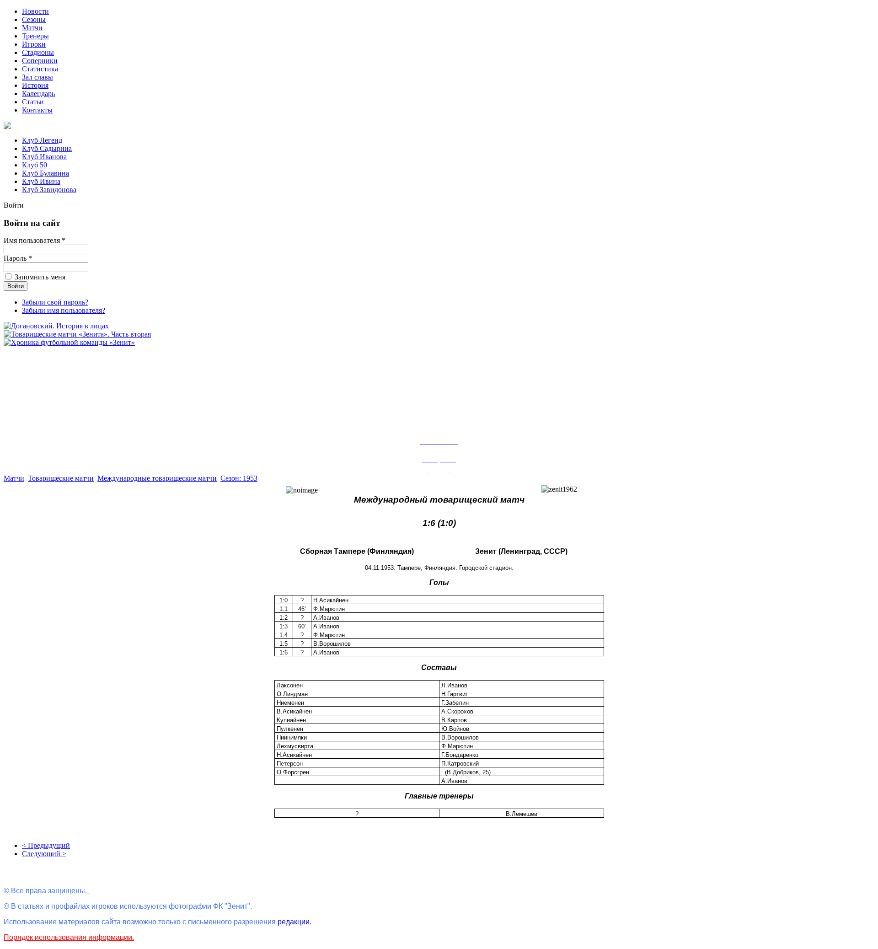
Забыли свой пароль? (55, 302)
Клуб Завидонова (49, 189)
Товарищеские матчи (61, 478)
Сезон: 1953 (238, 478)
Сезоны (34, 19)
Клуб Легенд (42, 140)
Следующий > (44, 854)
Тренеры (35, 36)
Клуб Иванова (44, 157)
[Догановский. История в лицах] (56, 326)
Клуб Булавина (45, 173)
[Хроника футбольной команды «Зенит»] (69, 342)
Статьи (33, 102)
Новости (35, 11)
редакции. (294, 922)
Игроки (34, 44)
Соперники (40, 60)
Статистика (40, 69)
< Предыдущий (46, 845)
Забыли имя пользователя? (63, 310)
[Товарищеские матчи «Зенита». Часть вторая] (77, 334)
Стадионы (38, 52)
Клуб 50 (34, 165)
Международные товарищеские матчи (157, 478)
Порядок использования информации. (69, 937)
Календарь (38, 93)
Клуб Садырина (47, 148)
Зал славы (37, 77)
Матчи (32, 28)
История (35, 85)
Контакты (37, 110)
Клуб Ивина (41, 181)
